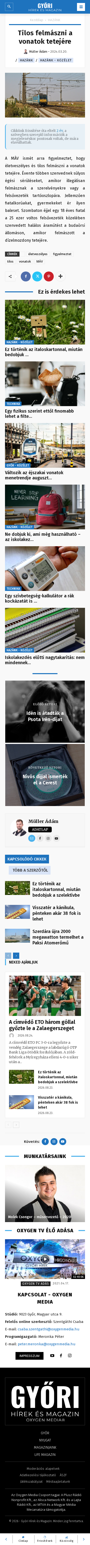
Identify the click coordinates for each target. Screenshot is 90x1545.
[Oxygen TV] (45, 1259)
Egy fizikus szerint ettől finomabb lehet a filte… (39, 413)
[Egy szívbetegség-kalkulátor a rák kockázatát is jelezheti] (45, 568)
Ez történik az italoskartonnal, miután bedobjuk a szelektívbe (56, 889)
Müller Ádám (43, 821)
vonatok (25, 261)
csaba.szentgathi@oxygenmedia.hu (49, 1329)
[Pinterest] (49, 276)
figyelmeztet (62, 254)
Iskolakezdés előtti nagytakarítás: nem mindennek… (45, 660)
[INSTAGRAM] (70, 1356)
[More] (60, 276)
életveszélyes (38, 254)
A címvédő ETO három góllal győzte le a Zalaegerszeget (42, 1025)
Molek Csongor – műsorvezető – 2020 (39, 1217)
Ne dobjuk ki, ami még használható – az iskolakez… (42, 537)
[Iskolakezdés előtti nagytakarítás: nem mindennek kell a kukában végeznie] (45, 630)
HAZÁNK (54, 20)
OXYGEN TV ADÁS (35, 1283)
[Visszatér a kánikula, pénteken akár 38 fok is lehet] (17, 912)
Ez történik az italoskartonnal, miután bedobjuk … (43, 352)
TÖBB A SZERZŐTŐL (30, 870)
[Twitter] (37, 276)
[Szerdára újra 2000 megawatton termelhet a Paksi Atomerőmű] (17, 936)
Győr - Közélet (17, 465)
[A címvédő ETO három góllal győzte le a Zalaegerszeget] (45, 996)
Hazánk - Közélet (56, 60)
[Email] (31, 838)
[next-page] (16, 956)
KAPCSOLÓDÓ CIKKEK (27, 859)
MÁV (39, 261)
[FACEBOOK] (61, 1356)
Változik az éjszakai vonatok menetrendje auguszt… (34, 475)
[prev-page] (8, 956)
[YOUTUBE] (52, 1356)
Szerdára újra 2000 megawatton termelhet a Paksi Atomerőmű (58, 937)
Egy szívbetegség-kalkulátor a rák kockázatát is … (39, 598)
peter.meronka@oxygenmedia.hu (47, 1344)
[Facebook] (26, 276)
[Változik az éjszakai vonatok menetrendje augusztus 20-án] (45, 445)
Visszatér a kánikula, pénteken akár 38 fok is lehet (56, 913)
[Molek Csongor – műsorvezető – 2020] (45, 1193)
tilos (10, 261)
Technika (13, 404)
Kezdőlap (36, 20)
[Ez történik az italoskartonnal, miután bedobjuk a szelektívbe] (45, 322)
